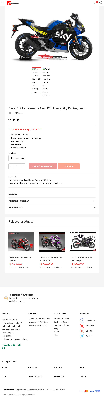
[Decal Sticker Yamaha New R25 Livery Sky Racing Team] (9, 119)
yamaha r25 (58, 183)
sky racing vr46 (45, 183)
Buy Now (69, 166)
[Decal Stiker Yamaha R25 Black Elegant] (83, 241)
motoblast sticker (23, 267)
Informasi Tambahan (18, 201)
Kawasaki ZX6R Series (37, 325)
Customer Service (61, 322)
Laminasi (12, 153)
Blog (56, 335)
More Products (15, 207)
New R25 (34, 183)
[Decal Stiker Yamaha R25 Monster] (21, 241)
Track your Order (61, 318)
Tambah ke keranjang (43, 166)
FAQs (56, 328)
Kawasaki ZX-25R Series (38, 322)
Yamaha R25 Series (43, 180)
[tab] (52, 194)
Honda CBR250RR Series (39, 318)
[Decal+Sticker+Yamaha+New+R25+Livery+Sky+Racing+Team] (14, 119)
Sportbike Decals (27, 180)
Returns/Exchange (62, 325)
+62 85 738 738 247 (11, 346)
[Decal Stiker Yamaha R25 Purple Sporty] (52, 241)
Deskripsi (12, 194)
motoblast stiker (21, 183)
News (56, 331)
